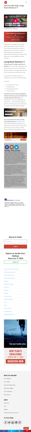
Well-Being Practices (9, 314)
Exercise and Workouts (9, 272)
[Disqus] (15, 215)
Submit (15, 246)
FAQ (5, 406)
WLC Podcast (7, 394)
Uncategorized (7, 311)
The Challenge (7, 378)
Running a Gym (8, 296)
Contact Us (6, 403)
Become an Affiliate (8, 388)
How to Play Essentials (9, 278)
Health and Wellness (9, 275)
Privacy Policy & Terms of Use (11, 412)
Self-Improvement (8, 299)
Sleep (5, 302)
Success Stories (8, 308)
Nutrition (6, 287)
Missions (6, 281)
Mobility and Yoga (8, 284)
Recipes (6, 293)
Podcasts (6, 290)
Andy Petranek (12, 150)
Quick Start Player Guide (9, 385)
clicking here (20, 121)
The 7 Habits (7, 381)
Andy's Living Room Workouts (11, 269)
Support (6, 409)
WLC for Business (8, 391)
